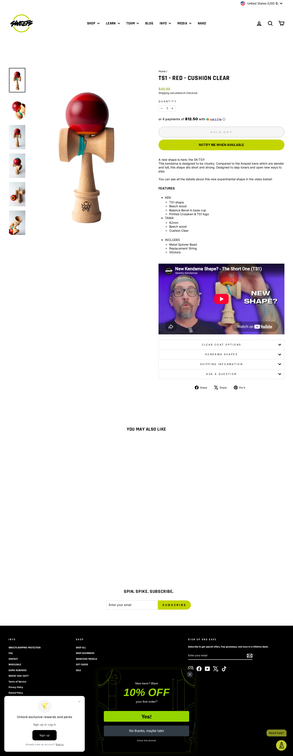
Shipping (164, 93)
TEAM (131, 23)
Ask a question (221, 374)
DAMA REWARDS (17, 670)
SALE (78, 670)
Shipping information (221, 364)
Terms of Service (17, 681)
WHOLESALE (15, 664)
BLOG (149, 23)
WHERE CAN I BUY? (19, 676)
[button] (221, 119)
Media (182, 23)
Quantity (168, 101)
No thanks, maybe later (146, 731)
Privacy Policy (16, 687)
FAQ (11, 653)
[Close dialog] (190, 674)
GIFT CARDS (82, 664)
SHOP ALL (81, 647)
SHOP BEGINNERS (85, 653)
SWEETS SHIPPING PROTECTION (25, 647)
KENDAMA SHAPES (221, 354)
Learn (111, 23)
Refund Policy (16, 692)
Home (162, 71)
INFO (164, 23)
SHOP (91, 23)
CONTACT (13, 659)
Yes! (146, 716)
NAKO (202, 23)
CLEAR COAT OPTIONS (221, 344)
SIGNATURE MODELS (86, 659)
